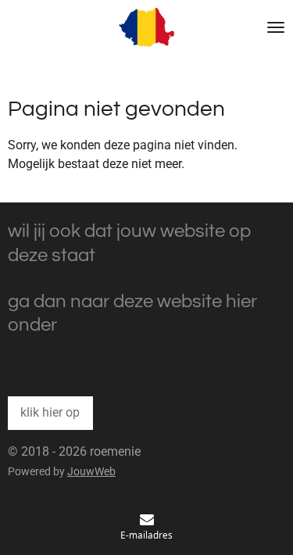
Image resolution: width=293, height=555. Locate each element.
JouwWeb (91, 471)
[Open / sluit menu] (276, 27)
